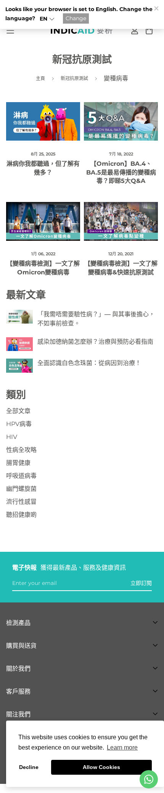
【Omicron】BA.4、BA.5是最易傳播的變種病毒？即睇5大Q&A (121, 172)
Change (76, 18)
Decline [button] (29, 767)
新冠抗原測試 (74, 78)
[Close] (156, 8)
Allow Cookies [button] (101, 767)
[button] (47, 19)
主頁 (40, 78)
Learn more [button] (122, 747)
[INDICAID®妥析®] (82, 30)
